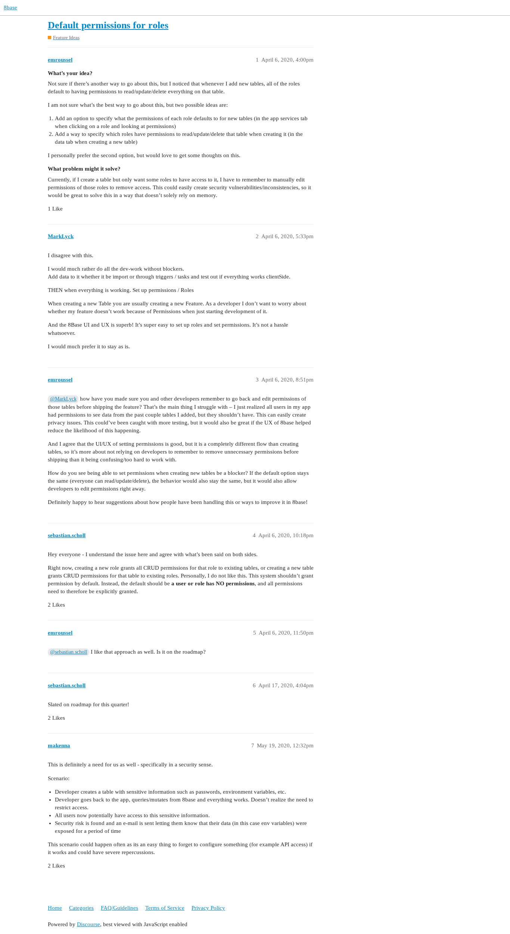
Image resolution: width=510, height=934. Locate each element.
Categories (81, 908)
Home (55, 908)
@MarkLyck (63, 399)
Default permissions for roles (108, 25)
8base (10, 7)
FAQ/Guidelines (119, 908)
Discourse (88, 924)
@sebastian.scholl (68, 652)
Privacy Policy (208, 908)
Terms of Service (164, 908)
